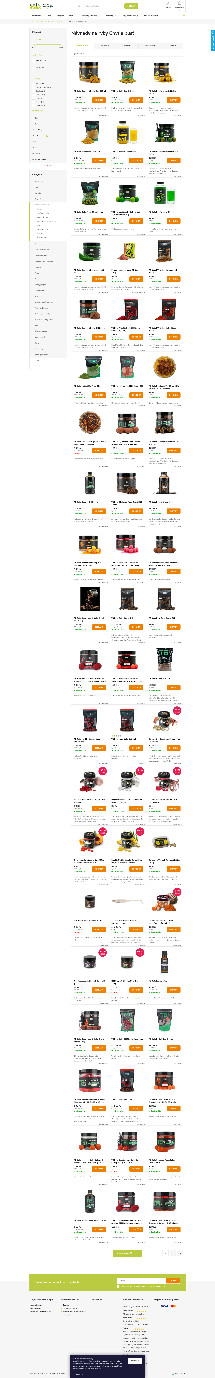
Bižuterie (38, 279)
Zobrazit (136, 100)
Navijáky (38, 193)
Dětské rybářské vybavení (44, 261)
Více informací (161, 1286)
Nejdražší (127, 46)
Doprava (66, 1305)
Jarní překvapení (35, 1308)
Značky (37, 360)
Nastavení (79, 1374)
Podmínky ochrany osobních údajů (75, 1312)
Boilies (39, 233)
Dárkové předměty (41, 256)
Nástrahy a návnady (42, 205)
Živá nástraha (41, 237)
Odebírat (173, 1281)
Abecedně (172, 46)
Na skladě (41, 60)
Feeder (37, 273)
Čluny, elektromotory (42, 250)
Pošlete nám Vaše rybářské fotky (40, 1311)
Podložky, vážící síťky (42, 314)
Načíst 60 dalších (125, 1253)
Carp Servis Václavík (44, 88)
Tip (38, 71)
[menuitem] (36, 15)
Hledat (131, 6)
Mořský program (40, 285)
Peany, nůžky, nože (41, 308)
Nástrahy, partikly (43, 229)
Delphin (39, 102)
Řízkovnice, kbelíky (41, 331)
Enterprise (40, 105)
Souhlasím (135, 1360)
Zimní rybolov (39, 291)
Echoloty (38, 267)
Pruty (37, 187)
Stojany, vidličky (40, 337)
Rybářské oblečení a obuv (44, 302)
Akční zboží (39, 181)
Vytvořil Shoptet (180, 1373)
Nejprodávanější (150, 46)
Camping (38, 244)
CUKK (38, 98)
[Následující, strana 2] (173, 1253)
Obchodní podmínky (70, 1308)
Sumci (37, 343)
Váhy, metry (39, 349)
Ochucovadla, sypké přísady (47, 221)
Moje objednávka (69, 1315)
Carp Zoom (40, 91)
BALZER (40, 84)
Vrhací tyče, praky (41, 355)
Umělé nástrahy (42, 217)
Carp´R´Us (40, 95)
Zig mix (39, 209)
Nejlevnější (105, 46)
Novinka (40, 68)
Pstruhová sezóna (35, 1305)
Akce (38, 64)
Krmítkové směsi (43, 213)
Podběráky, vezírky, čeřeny (44, 320)
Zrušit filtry (49, 166)
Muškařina (38, 296)
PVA (36, 325)
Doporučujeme (82, 46)
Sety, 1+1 (38, 199)
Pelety (39, 225)
